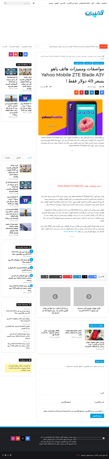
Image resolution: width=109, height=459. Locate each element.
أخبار (92, 3)
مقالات (98, 3)
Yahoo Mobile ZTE (70, 231)
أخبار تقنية (88, 63)
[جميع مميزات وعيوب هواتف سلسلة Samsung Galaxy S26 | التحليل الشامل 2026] (25, 227)
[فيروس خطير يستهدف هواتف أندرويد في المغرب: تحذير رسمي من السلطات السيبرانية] (94, 335)
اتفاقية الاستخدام (14, 46)
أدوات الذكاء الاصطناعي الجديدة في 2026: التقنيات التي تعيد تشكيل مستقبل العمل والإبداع (71, 46)
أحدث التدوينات (91, 56)
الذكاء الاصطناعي (84, 3)
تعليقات (7, 158)
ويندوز (51, 3)
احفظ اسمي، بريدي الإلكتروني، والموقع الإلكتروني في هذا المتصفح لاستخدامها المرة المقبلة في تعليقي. (72, 411)
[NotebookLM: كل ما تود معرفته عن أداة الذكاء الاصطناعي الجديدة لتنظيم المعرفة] (11, 71)
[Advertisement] (35, 25)
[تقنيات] (94, 13)
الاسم (102, 393)
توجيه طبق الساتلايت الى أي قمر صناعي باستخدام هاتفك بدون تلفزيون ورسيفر (19, 278)
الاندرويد (62, 3)
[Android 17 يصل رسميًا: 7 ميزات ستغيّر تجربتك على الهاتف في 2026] (25, 98)
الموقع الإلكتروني (66, 402)
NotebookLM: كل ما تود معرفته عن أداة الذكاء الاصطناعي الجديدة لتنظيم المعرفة (11, 81)
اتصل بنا (5, 46)
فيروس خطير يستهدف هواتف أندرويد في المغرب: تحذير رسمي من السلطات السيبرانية (94, 344)
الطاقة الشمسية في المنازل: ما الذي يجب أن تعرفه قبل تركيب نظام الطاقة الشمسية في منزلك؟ (11, 213)
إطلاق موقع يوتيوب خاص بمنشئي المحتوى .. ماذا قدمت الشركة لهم (50, 333)
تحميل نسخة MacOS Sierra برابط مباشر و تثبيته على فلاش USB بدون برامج (20, 288)
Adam (101, 87)
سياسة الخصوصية (27, 46)
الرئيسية (104, 3)
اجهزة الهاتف (78, 63)
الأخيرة (29, 158)
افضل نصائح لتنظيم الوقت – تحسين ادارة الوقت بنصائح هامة (73, 333)
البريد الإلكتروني (99, 402)
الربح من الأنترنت (72, 3)
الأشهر (18, 158)
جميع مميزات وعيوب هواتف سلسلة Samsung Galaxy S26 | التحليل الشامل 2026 (11, 228)
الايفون (56, 3)
